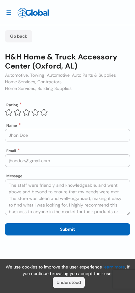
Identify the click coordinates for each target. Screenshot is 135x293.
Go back (18, 36)
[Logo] (33, 12)
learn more (114, 267)
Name (11, 125)
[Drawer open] (9, 12)
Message (14, 176)
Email (11, 150)
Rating (12, 105)
